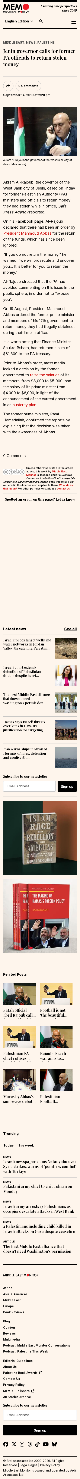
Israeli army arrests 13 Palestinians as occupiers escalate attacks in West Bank (38, 1209)
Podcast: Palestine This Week (25, 1351)
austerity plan (24, 405)
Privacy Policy (14, 1384)
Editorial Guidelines (18, 1361)
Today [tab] (8, 1145)
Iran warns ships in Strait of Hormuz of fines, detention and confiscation (25, 753)
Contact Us (11, 1378)
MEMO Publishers (16, 1391)
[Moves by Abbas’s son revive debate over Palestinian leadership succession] (19, 1080)
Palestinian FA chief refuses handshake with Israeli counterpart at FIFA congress (17, 1056)
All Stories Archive (17, 1397)
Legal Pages (28, 1465)
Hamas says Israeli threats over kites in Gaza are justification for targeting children (24, 726)
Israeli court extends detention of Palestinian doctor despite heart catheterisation (22, 671)
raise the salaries (44, 375)
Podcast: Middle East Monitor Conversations (36, 1345)
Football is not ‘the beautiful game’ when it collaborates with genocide (55, 1013)
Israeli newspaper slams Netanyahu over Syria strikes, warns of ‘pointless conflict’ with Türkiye (39, 1166)
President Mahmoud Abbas (27, 233)
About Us (10, 1367)
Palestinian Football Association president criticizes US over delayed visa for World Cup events (56, 1099)
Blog (6, 1321)
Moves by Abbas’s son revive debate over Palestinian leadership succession (19, 1099)
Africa (7, 1288)
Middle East (13, 42)
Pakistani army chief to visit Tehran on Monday (37, 1189)
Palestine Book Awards (20, 1373)
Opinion (9, 1327)
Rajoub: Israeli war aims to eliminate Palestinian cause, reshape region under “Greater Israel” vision (56, 1056)
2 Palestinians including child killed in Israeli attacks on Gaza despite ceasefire (39, 1229)
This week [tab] (25, 1145)
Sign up (67, 786)
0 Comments (28, 86)
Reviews (9, 1333)
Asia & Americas (15, 1294)
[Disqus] (40, 561)
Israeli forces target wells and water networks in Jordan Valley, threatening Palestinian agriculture (27, 644)
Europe (8, 1306)
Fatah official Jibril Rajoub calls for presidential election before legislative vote (18, 1013)
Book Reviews (13, 1312)
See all (70, 629)
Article (9, 1241)
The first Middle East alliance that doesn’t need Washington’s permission (26, 698)
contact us (63, 488)
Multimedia (11, 1339)
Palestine (46, 42)
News (31, 42)
